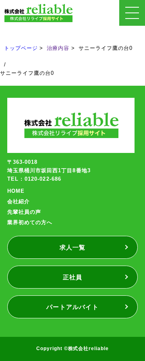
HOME (16, 191)
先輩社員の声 (24, 212)
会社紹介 (18, 201)
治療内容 (58, 48)
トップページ (21, 48)
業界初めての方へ (29, 222)
